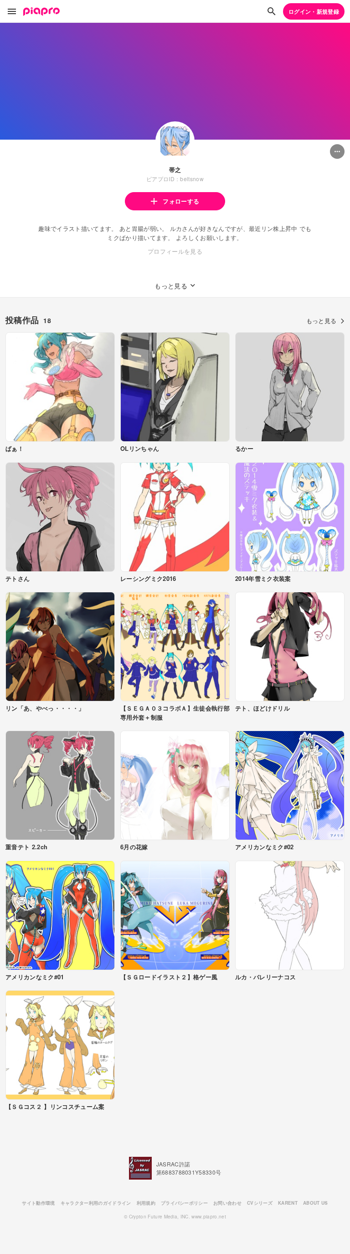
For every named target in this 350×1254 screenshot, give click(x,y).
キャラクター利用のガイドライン (96, 1203)
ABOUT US (315, 1203)
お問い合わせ (227, 1203)
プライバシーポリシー (184, 1203)
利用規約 (146, 1203)
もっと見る (321, 320)
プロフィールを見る (175, 251)
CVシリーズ (260, 1203)
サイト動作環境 (38, 1203)
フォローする (181, 201)
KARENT (288, 1203)
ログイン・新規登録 (313, 11)
